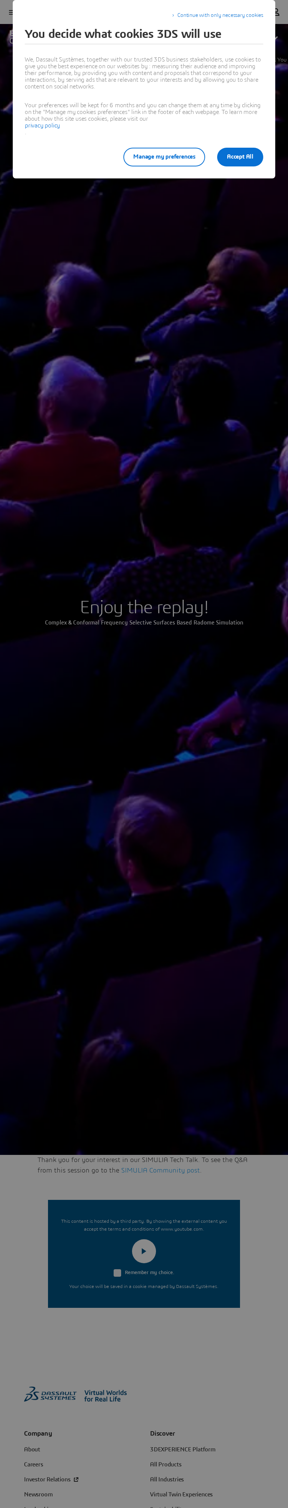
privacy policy (42, 126)
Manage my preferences (164, 157)
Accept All (240, 157)
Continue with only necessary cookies (220, 15)
